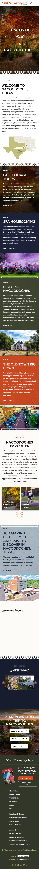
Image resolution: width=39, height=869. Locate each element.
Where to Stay (14, 798)
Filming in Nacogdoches (18, 841)
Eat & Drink (13, 802)
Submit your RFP (15, 825)
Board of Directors (16, 837)
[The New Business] (23, 856)
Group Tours (14, 821)
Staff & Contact (15, 834)
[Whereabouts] (24, 859)
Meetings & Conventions (18, 818)
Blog (11, 809)
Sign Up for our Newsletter (19, 844)
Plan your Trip (14, 795)
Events (11, 805)
